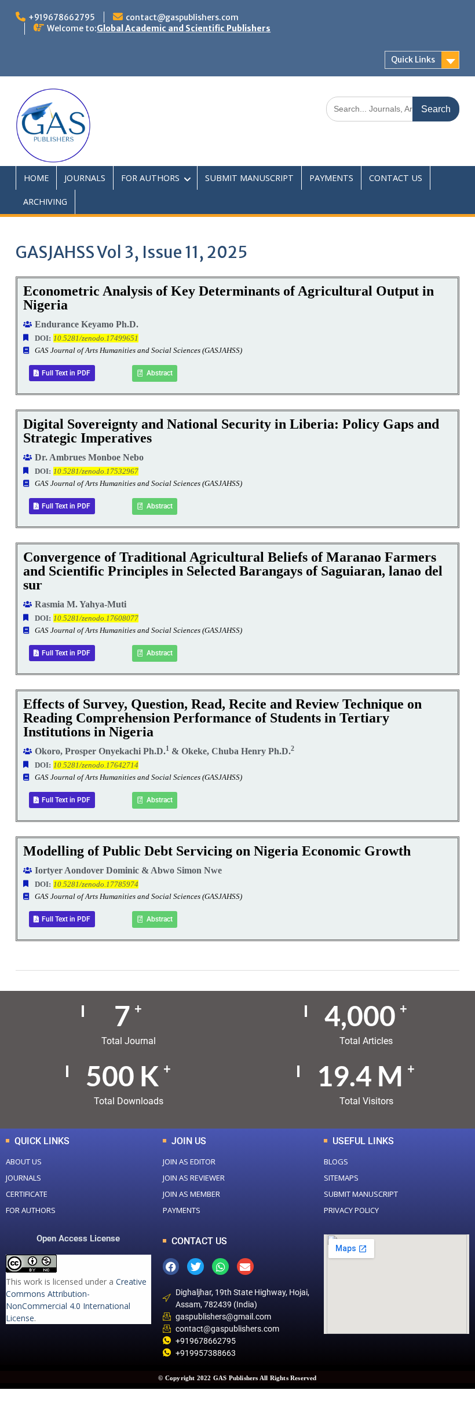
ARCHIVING (45, 201)
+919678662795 (61, 17)
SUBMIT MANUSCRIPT (249, 177)
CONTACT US (395, 177)
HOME (36, 177)
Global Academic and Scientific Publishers (184, 28)
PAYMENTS (331, 177)
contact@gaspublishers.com (182, 17)
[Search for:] (392, 108)
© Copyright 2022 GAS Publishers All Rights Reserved (237, 1377)
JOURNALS (84, 177)
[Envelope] (245, 1266)
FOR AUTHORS (150, 177)
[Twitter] (195, 1266)
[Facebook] (171, 1266)
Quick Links (413, 59)
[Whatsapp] (220, 1266)
